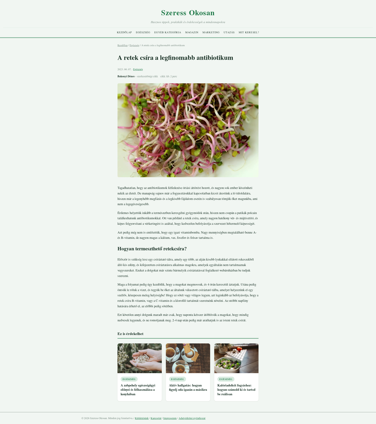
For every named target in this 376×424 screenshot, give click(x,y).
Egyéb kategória (167, 32)
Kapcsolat (156, 418)
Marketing (211, 32)
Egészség (143, 32)
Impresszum (170, 418)
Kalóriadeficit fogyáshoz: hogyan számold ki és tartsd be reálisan (236, 389)
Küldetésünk (142, 418)
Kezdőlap (124, 32)
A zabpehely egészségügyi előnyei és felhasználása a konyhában (138, 389)
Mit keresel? (249, 32)
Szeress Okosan (188, 12)
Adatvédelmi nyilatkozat (192, 418)
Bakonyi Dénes (126, 76)
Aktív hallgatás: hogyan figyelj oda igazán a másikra (188, 387)
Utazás (229, 32)
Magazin (191, 32)
